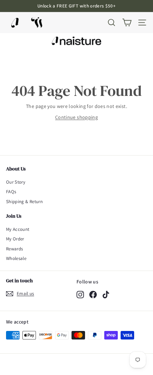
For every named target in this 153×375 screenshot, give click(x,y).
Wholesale (16, 258)
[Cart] (126, 22)
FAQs (11, 192)
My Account (18, 229)
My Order (15, 239)
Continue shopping (76, 117)
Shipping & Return (24, 202)
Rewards (14, 249)
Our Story (15, 182)
